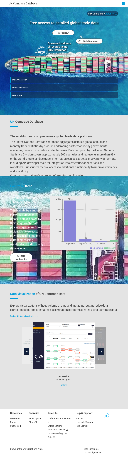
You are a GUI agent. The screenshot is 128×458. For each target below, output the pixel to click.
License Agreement (93, 452)
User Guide (17, 95)
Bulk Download (90, 41)
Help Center (81, 425)
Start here (109, 13)
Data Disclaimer (91, 448)
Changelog (15, 425)
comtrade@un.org (85, 422)
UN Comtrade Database (22, 3)
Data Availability (19, 79)
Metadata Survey (20, 87)
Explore (63, 384)
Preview (65, 32)
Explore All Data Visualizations (23, 316)
